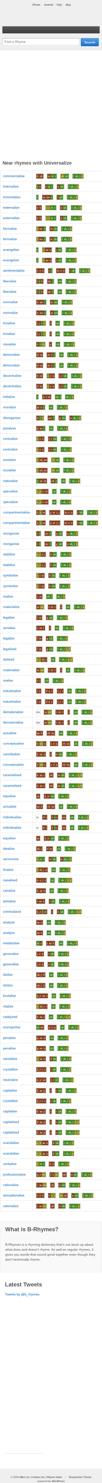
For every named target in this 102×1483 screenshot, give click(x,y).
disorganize (11, 418)
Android (48, 4)
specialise (10, 491)
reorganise (11, 544)
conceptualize (13, 764)
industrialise (12, 701)
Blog (68, 4)
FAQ (59, 4)
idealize (8, 848)
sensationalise (13, 1195)
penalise (9, 1048)
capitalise (10, 1111)
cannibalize (11, 754)
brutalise (9, 996)
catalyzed (10, 1017)
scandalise (11, 1153)
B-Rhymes (38, 17)
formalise (10, 228)
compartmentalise (16, 523)
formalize (10, 239)
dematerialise (13, 722)
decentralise (12, 375)
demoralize (11, 365)
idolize (8, 985)
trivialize (9, 334)
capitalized (11, 1132)
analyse (9, 922)
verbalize (10, 1164)
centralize (10, 449)
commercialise (14, 176)
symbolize (10, 586)
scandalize (11, 1143)
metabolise (11, 943)
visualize (9, 344)
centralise (10, 438)
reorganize (11, 533)
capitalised (11, 1122)
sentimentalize (14, 270)
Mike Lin (24, 1477)
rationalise (11, 1185)
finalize (8, 870)
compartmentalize (16, 512)
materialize (11, 607)
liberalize (9, 291)
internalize (11, 186)
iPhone (36, 4)
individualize (12, 827)
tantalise (9, 901)
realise (8, 680)
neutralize (10, 1080)
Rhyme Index (54, 1477)
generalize (11, 954)
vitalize (8, 1006)
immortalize (11, 197)
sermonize (11, 859)
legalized (9, 649)
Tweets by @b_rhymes (22, 1294)
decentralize (12, 386)
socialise (9, 470)
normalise (10, 302)
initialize (9, 397)
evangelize (11, 260)
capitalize (10, 1090)
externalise (11, 218)
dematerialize (13, 712)
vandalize (10, 1059)
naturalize (10, 481)
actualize (9, 806)
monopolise (11, 1027)
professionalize (14, 1174)
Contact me (38, 1477)
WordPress (58, 1481)
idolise (8, 974)
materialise (11, 670)
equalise (9, 796)
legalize (8, 638)
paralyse (9, 428)
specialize (10, 502)
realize (8, 596)
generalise (11, 964)
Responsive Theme (80, 1477)
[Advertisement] (51, 106)
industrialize (12, 691)
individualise (12, 817)
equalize (9, 838)
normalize (10, 313)
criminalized (12, 911)
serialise (9, 628)
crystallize (10, 1101)
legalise (8, 617)
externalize (11, 207)
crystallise (10, 1069)
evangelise (11, 250)
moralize (9, 407)
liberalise (9, 281)
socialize (9, 460)
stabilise (9, 565)
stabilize (9, 554)
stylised (8, 659)
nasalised (10, 880)
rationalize (11, 1206)
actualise (9, 733)
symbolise (10, 575)
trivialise (9, 323)
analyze (9, 933)
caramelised (12, 775)
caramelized (12, 785)
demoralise (11, 354)
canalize (9, 890)
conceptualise (13, 743)
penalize (9, 1038)
